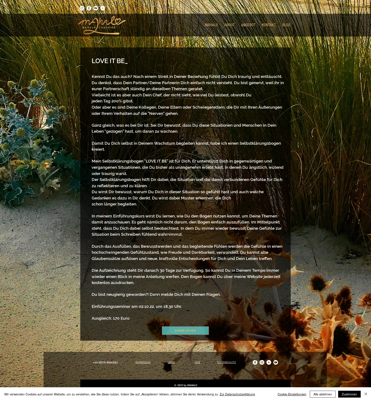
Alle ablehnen (322, 394)
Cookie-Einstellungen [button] (292, 394)
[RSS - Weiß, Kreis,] (102, 8)
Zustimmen (349, 394)
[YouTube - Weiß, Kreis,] (95, 8)
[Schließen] (365, 394)
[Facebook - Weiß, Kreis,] (89, 8)
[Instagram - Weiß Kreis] (82, 8)
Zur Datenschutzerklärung (237, 394)
